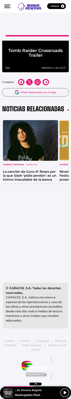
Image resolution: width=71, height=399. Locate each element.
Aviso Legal (43, 340)
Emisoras (26, 340)
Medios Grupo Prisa (36, 374)
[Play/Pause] (64, 392)
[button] (7, 6)
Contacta (10, 340)
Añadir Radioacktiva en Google (38, 92)
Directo (55, 6)
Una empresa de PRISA (35, 365)
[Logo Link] (31, 6)
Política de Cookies (32, 345)
